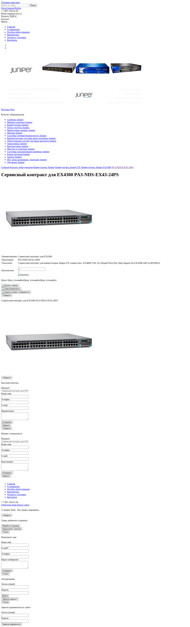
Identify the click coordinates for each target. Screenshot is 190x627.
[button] (5, 109)
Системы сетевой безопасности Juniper (26, 135)
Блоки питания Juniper (18, 154)
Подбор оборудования (18, 32)
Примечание (7, 411)
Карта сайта (23, 505)
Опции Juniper (14, 157)
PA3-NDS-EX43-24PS (123, 167)
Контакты (12, 40)
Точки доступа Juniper (18, 127)
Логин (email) (8, 584)
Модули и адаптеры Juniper (21, 149)
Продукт (5, 388)
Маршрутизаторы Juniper (19, 122)
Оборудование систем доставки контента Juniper (31, 141)
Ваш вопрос (7, 461)
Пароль (5, 590)
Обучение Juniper (15, 162)
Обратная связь (9, 505)
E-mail (4, 405)
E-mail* (5, 548)
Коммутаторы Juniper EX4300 (96, 167)
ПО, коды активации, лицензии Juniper (27, 159)
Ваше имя (6, 393)
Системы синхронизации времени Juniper (28, 151)
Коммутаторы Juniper (17, 125)
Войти (18, 8)
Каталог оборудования (21, 167)
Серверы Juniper (15, 119)
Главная (11, 27)
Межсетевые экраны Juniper (21, 130)
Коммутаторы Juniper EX (67, 167)
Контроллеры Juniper (17, 146)
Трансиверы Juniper (17, 143)
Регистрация (7, 8)
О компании (13, 29)
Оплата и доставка (16, 37)
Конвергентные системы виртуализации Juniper (31, 138)
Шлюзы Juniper (14, 133)
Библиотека (13, 35)
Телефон (5, 399)
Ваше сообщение (9, 559)
